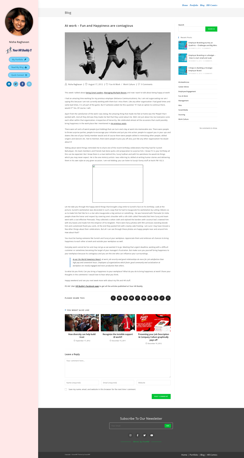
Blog (202, 5)
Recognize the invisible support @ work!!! (118, 335)
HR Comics (211, 5)
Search (181, 25)
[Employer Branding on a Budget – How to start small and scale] (182, 57)
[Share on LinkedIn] (131, 298)
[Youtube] (151, 435)
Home (185, 5)
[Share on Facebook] (119, 298)
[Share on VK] (143, 298)
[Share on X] (113, 298)
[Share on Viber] (137, 298)
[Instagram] (29, 84)
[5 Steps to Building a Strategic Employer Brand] (182, 70)
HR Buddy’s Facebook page (87, 286)
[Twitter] (15, 84)
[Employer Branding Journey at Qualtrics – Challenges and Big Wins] (182, 45)
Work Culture (129, 84)
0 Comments (146, 84)
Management (183, 100)
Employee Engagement (187, 91)
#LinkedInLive (183, 82)
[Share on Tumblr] (155, 298)
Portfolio (194, 5)
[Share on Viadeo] (162, 298)
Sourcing (181, 114)
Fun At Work (114, 84)
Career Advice (183, 87)
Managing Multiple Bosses (115, 92)
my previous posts (118, 123)
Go (167, 426)
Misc (180, 105)
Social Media (183, 110)
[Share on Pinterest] (125, 298)
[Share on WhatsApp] (168, 298)
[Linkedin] (9, 84)
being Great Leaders (94, 92)
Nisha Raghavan (19, 42)
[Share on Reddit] (149, 298)
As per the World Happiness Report (87, 259)
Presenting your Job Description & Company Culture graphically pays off (153, 337)
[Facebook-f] (22, 84)
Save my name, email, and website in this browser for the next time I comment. (102, 389)
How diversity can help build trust (82, 335)
